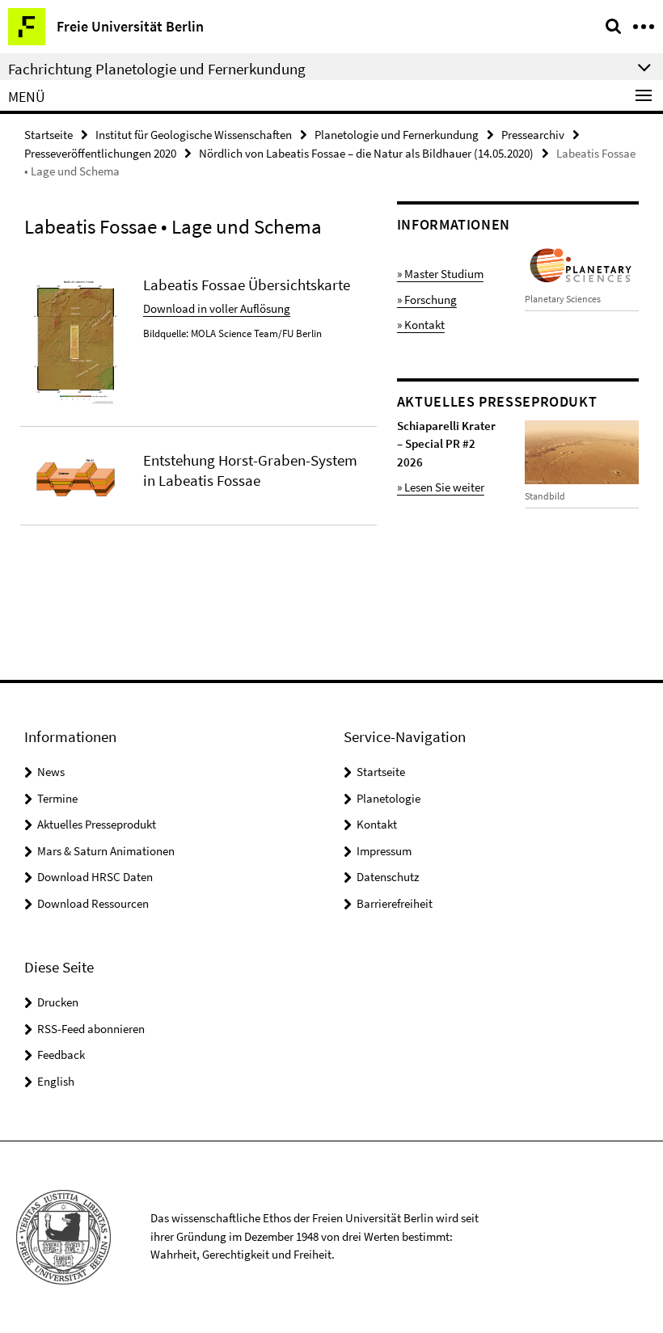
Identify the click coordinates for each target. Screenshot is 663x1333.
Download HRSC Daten (95, 876)
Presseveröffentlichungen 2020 (100, 153)
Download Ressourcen (93, 903)
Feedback (61, 1054)
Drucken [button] (57, 1002)
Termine (57, 798)
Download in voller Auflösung (216, 308)
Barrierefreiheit (395, 903)
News (51, 771)
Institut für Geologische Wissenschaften (193, 134)
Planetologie (388, 798)
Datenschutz (388, 876)
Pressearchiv (532, 134)
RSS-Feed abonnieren (91, 1028)
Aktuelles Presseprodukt (96, 824)
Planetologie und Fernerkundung (397, 134)
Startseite (48, 134)
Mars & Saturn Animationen (106, 850)
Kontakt (377, 824)
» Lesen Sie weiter (440, 487)
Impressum (384, 850)
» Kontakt (421, 324)
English (55, 1081)
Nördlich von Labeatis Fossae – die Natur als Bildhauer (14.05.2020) (366, 153)
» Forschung (427, 299)
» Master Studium (440, 273)
